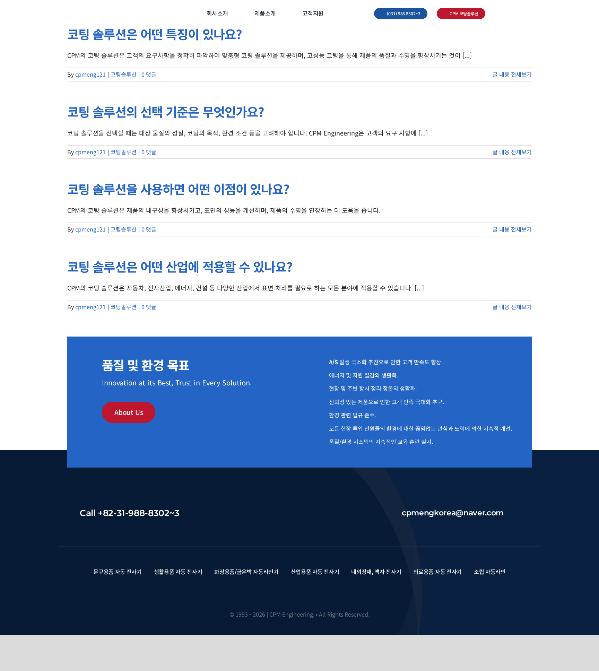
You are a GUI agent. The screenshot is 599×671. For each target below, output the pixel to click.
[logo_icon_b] (299, 508)
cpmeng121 (90, 74)
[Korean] (505, 13)
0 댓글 (148, 74)
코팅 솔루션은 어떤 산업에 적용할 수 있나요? (180, 266)
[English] (496, 13)
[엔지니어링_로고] (115, 10)
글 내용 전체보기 (512, 74)
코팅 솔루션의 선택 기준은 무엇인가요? (165, 111)
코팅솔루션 (124, 74)
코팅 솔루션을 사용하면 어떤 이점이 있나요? (178, 189)
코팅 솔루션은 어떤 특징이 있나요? (154, 34)
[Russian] (514, 13)
